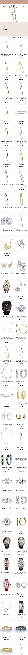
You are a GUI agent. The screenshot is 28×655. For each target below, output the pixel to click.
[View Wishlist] (23, 7)
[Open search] (6, 7)
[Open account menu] (21, 7)
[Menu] (1, 7)
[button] (19, 37)
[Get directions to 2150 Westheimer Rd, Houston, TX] (4, 7)
